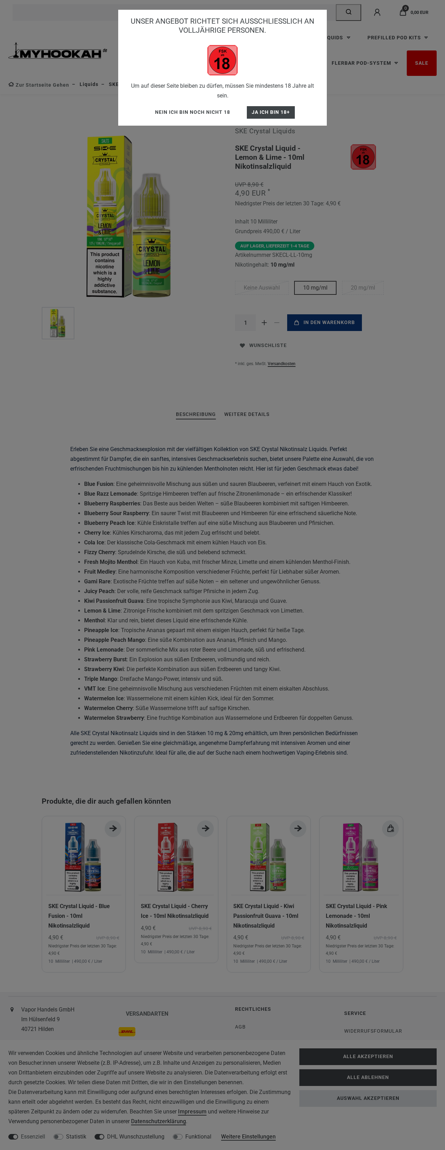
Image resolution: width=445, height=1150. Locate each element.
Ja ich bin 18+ (271, 112)
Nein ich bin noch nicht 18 (192, 112)
